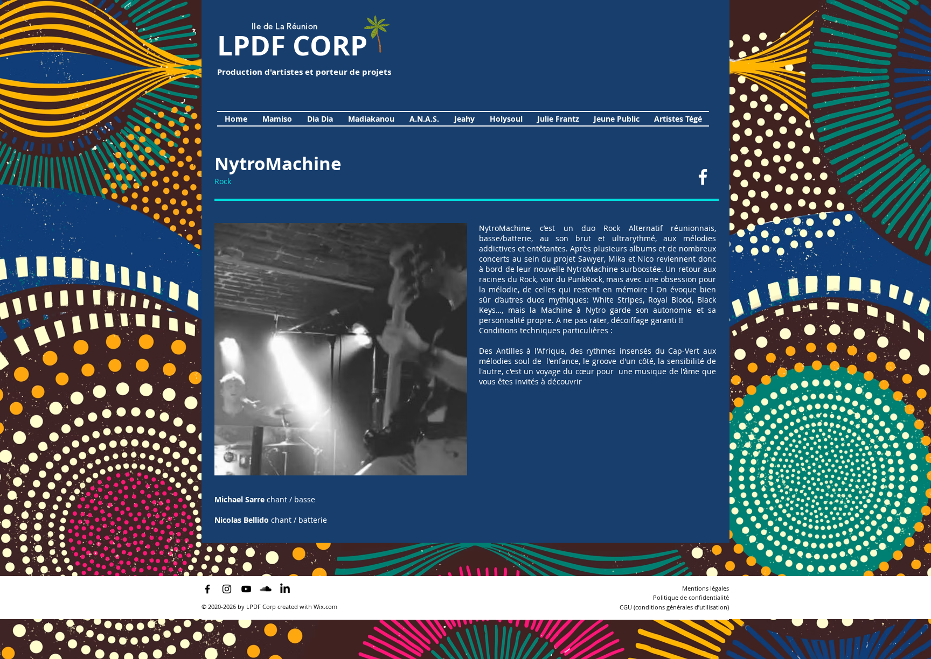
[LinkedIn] (285, 589)
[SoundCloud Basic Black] (266, 589)
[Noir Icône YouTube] (246, 589)
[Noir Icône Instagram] (227, 589)
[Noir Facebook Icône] (207, 589)
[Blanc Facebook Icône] (702, 176)
